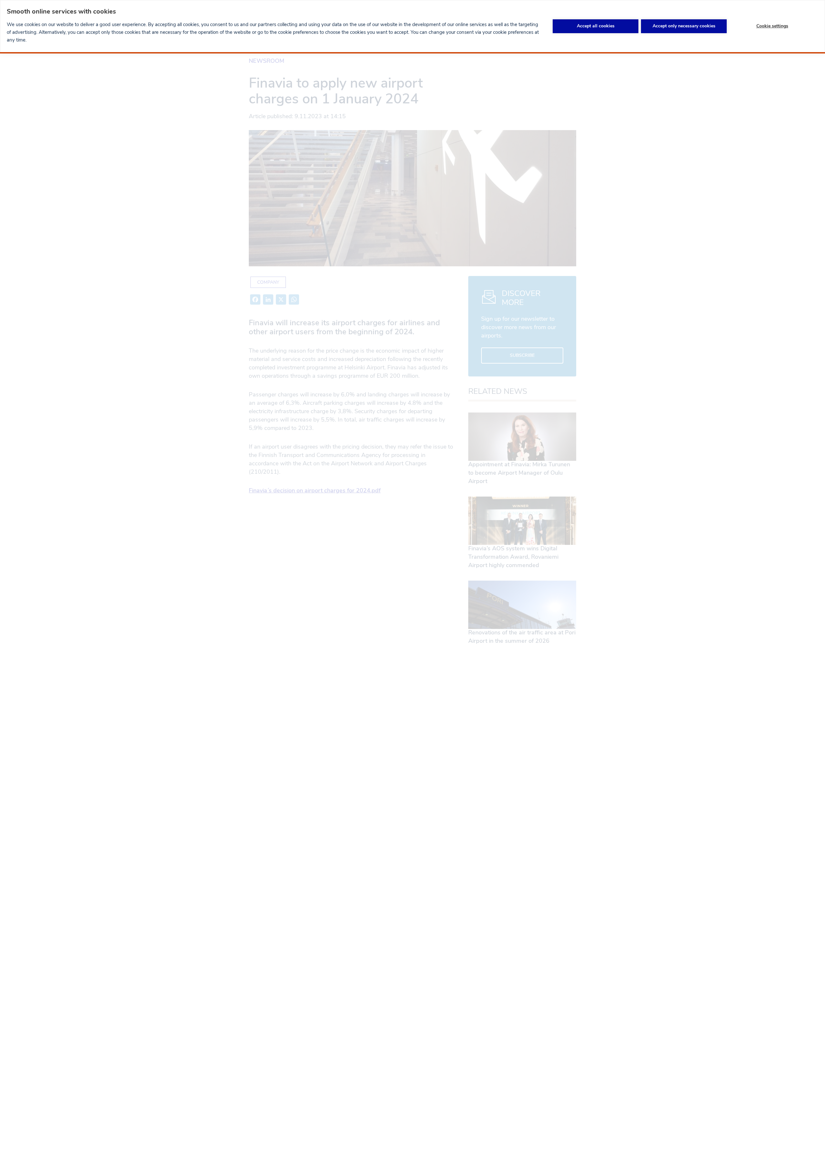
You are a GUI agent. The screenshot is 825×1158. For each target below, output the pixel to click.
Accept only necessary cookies (684, 26)
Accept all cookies (596, 26)
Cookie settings (772, 26)
